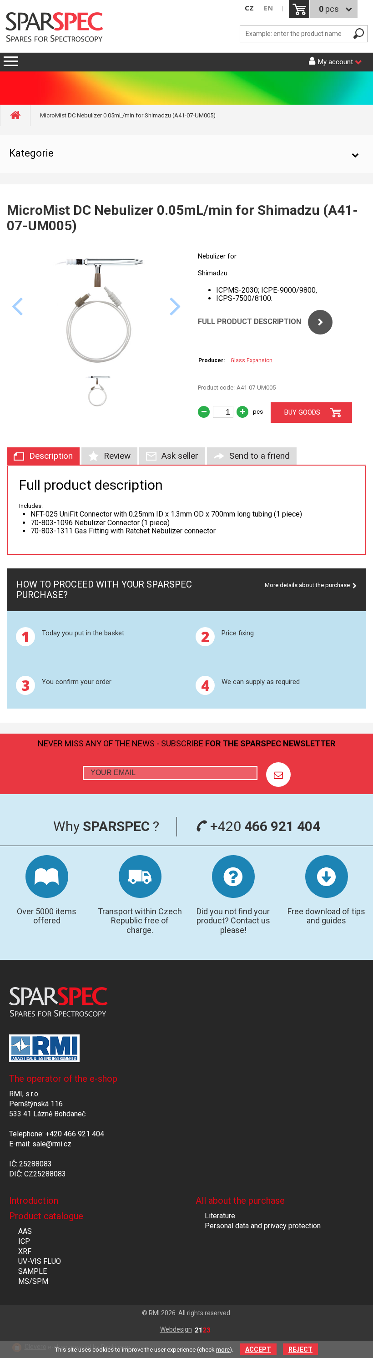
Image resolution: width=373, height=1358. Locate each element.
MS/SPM (33, 1281)
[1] (278, 774)
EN (268, 8)
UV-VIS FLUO (39, 1261)
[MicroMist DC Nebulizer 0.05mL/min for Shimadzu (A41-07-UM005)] (96, 362)
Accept (258, 1349)
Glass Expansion (251, 360)
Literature (220, 1215)
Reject (300, 1349)
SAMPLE (32, 1271)
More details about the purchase (307, 585)
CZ (249, 8)
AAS (25, 1231)
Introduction (33, 1201)
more (223, 1349)
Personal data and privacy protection (263, 1225)
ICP (24, 1241)
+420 (263, 826)
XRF (24, 1251)
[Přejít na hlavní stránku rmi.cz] (57, 28)
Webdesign (176, 1329)
